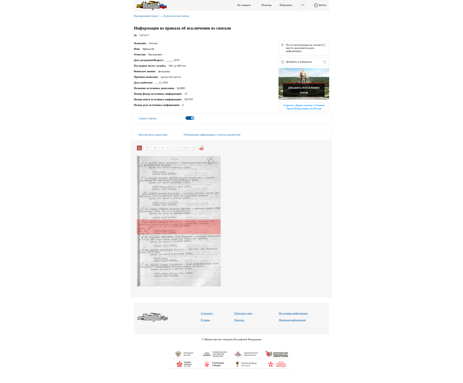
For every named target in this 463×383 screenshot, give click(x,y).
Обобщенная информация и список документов (212, 134)
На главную (244, 5)
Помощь (239, 320)
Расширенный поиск (146, 15)
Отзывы (205, 320)
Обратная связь (243, 313)
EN (303, 5)
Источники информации (293, 313)
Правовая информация (292, 320)
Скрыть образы (148, 118)
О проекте (207, 313)
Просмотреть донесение (153, 134)
